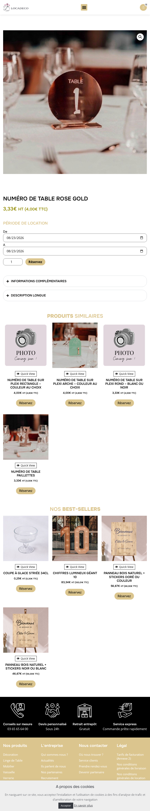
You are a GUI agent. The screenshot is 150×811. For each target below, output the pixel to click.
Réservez (35, 262)
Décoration (10, 754)
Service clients (88, 760)
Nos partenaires (51, 772)
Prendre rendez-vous (93, 766)
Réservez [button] (25, 403)
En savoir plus (83, 805)
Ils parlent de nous (53, 766)
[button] (84, 7)
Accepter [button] (66, 805)
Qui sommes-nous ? (54, 754)
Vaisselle (9, 772)
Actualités (47, 760)
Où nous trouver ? (91, 754)
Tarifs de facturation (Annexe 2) (130, 756)
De (5, 231)
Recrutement (49, 778)
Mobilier (8, 766)
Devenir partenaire (91, 772)
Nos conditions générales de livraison (131, 766)
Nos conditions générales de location (131, 776)
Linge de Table (12, 760)
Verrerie (8, 778)
